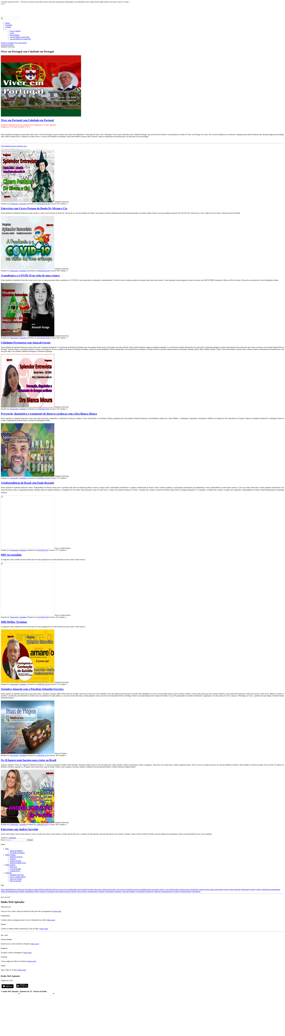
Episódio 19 (24, 338)
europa (231, 889)
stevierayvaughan (70, 891)
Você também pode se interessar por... (14, 146)
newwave (63, 889)
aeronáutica (194, 889)
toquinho (43, 891)
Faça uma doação (20, 43)
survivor (123, 889)
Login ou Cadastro (7, 43)
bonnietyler (149, 891)
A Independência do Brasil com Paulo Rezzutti (27, 482)
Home (7, 23)
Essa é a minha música (18, 877)
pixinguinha (50, 891)
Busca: (3, 840)
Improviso (13, 867)
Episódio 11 (24, 409)
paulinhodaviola (145, 889)
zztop (3, 889)
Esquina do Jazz (15, 861)
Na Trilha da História (17, 853)
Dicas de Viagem (16, 879)
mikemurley (245, 889)
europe (226, 889)
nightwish (157, 891)
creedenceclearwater (109, 889)
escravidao (155, 889)
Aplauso (13, 859)
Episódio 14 (24, 204)
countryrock (20, 889)
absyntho (28, 889)
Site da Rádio (14, 35)
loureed (252, 889)
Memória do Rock (16, 857)
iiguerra (84, 891)
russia (207, 889)
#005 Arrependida (11, 554)
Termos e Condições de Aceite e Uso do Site (36, 993)
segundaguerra (93, 891)
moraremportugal (167, 891)
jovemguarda (140, 891)
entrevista (129, 889)
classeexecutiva (184, 889)
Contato (8, 27)
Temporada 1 (14, 204)
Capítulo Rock (15, 871)
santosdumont (275, 889)
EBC (7, 849)
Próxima (13, 838)
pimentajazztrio (10, 889)
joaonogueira (109, 891)
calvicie (162, 889)
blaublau (132, 891)
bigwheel (90, 889)
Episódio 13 (24, 684)
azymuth (35, 889)
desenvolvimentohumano (9, 891)
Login (12, 33)
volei (118, 889)
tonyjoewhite (82, 889)
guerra (79, 891)
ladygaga (56, 889)
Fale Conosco (60, 993)
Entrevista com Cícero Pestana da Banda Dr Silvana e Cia (34, 208)
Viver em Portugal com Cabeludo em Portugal (27, 120)
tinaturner (237, 889)
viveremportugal (185, 891)
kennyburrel (219, 889)
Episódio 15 (24, 271)
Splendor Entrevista (17, 875)
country (258, 889)
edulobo (22, 891)
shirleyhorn (49, 889)
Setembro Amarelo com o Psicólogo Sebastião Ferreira (32, 689)
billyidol (41, 889)
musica (212, 889)
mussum (202, 889)
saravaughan (59, 891)
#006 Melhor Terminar (14, 621)
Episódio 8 (23, 755)
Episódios (8, 25)
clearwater (97, 889)
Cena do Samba (15, 869)
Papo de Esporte (15, 881)
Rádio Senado (10, 865)
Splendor (8, 873)
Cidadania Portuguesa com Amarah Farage (26, 342)
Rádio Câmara (10, 855)
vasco (167, 889)
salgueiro (101, 891)
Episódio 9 (23, 824)
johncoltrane (196, 891)
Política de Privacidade (9, 993)
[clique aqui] (56, 911)
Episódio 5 (23, 550)
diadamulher (29, 891)
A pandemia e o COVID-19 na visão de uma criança (30, 275)
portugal (176, 891)
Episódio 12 (24, 478)
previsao (136, 889)
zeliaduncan (266, 889)
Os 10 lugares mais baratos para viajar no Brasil (28, 760)
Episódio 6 (23, 617)
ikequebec (118, 891)
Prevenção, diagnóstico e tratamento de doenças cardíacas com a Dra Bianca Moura (49, 413)
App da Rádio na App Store (19, 37)
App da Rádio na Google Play (20, 39)
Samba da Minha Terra (18, 863)
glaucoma (125, 891)
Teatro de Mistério (16, 851)
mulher (36, 891)
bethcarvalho (174, 889)
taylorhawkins (72, 889)
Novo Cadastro (15, 31)
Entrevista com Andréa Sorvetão (19, 829)
